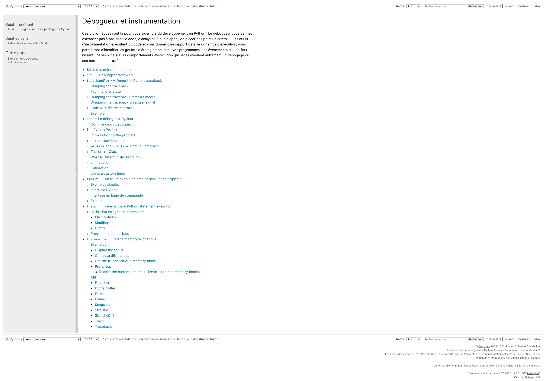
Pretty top (103, 266)
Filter (99, 294)
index (536, 6)
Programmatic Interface (110, 233)
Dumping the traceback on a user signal (123, 102)
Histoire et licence (529, 357)
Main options (105, 217)
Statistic (101, 310)
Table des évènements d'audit (110, 69)
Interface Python (104, 190)
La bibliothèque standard (154, 6)
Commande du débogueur (112, 124)
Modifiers (102, 222)
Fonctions (102, 282)
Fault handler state (106, 91)
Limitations (99, 162)
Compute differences (112, 255)
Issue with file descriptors (111, 108)
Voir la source (17, 62)
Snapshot (102, 304)
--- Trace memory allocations (121, 239)
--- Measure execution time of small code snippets (134, 179)
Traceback (103, 326)
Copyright (484, 346)
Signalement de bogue (23, 58)
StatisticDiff (104, 315)
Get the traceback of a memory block (125, 261)
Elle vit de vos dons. (528, 365)
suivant (509, 6)
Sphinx (529, 377)
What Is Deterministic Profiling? (116, 157)
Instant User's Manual (108, 141)
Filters (100, 228)
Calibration (99, 168)
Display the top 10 (109, 250)
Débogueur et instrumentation (197, 6)
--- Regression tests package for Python (39, 29)
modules (523, 6)
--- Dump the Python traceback (124, 80)
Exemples (98, 201)
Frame (100, 299)
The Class (104, 151)
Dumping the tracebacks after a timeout (123, 97)
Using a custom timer (108, 173)
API (93, 277)
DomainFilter (105, 288)
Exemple (98, 113)
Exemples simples (105, 184)
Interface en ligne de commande (117, 195)
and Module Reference (125, 146)
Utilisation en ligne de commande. (118, 212)
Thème (399, 6)
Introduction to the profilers (113, 135)
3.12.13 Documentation (117, 6)
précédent (494, 6)
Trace (99, 321)
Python (15, 6)
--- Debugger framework (110, 75)
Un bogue (533, 373)
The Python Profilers (102, 129)
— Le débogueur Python (110, 119)
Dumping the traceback (110, 86)
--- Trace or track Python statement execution (129, 206)
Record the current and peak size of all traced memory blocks (149, 272)
